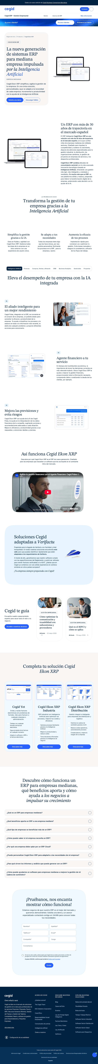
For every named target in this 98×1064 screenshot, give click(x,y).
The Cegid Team (40, 1004)
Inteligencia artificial (41, 1028)
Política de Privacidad (54, 959)
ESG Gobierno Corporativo (43, 1009)
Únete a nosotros (40, 1032)
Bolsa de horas (80, 1010)
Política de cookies (59, 1053)
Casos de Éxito (60, 1006)
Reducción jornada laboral (83, 1002)
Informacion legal (16, 1053)
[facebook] (24, 1031)
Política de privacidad (45, 1053)
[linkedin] (6, 1031)
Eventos (57, 1010)
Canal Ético (38, 1013)
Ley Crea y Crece (60, 1025)
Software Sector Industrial (83, 1019)
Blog (56, 1002)
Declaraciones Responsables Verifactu (76, 1053)
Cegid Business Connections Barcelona (55, 2)
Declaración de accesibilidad (49, 1057)
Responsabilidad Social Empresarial (42, 1018)
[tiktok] (19, 1031)
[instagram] (15, 1031)
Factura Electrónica (61, 1021)
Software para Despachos (83, 1032)
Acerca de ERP (57, 16)
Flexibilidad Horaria (81, 1006)
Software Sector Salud (82, 1028)
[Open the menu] (91, 9)
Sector (46, 16)
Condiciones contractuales (30, 1053)
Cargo (53, 939)
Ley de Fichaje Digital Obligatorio (62, 1016)
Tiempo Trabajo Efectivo (83, 1015)
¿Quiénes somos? (40, 1000)
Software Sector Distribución (84, 1023)
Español (50, 1060)
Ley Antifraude (60, 1030)
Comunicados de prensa (42, 1024)
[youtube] (10, 1031)
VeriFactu (58, 1034)
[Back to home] (9, 9)
